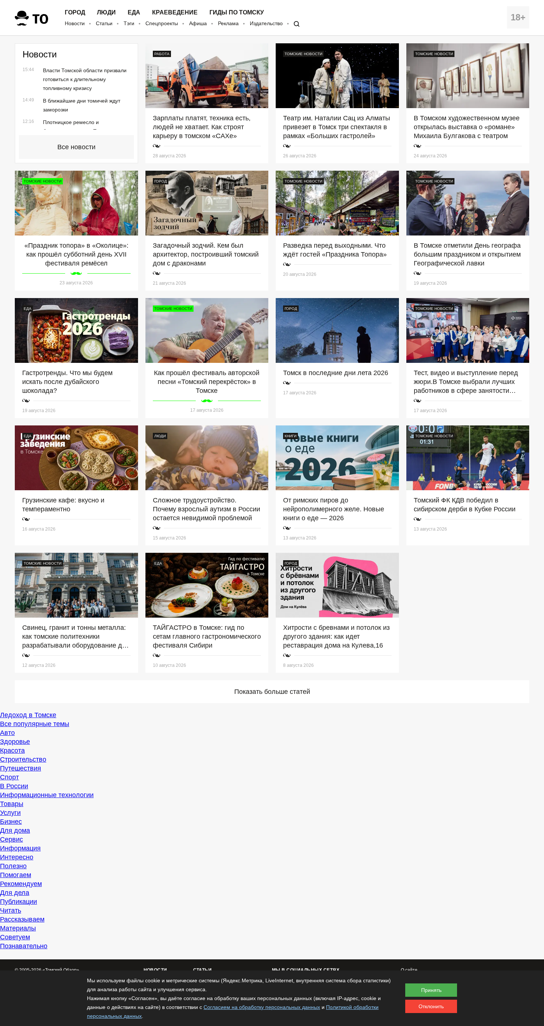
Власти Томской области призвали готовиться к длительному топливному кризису (85, 79)
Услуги (10, 812)
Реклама (228, 23)
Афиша (198, 23)
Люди (106, 13)
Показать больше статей (272, 691)
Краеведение (175, 13)
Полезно (13, 866)
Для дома (15, 830)
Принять (431, 990)
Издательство (266, 23)
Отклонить (431, 1006)
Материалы (18, 928)
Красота (12, 750)
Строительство (23, 759)
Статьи (104, 23)
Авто (7, 732)
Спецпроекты (161, 23)
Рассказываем (22, 919)
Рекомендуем (21, 884)
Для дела (14, 892)
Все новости (76, 147)
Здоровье (15, 741)
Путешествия (20, 768)
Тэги (129, 23)
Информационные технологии (47, 795)
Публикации (18, 901)
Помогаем (15, 875)
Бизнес (11, 821)
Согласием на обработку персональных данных (262, 1007)
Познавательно (23, 946)
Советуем (15, 937)
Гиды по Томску (236, 13)
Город (75, 13)
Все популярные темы (34, 724)
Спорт (9, 777)
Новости (75, 23)
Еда (134, 13)
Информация (20, 848)
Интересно (16, 857)
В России (14, 786)
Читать (10, 910)
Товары (11, 804)
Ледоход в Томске (28, 715)
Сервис (11, 839)
